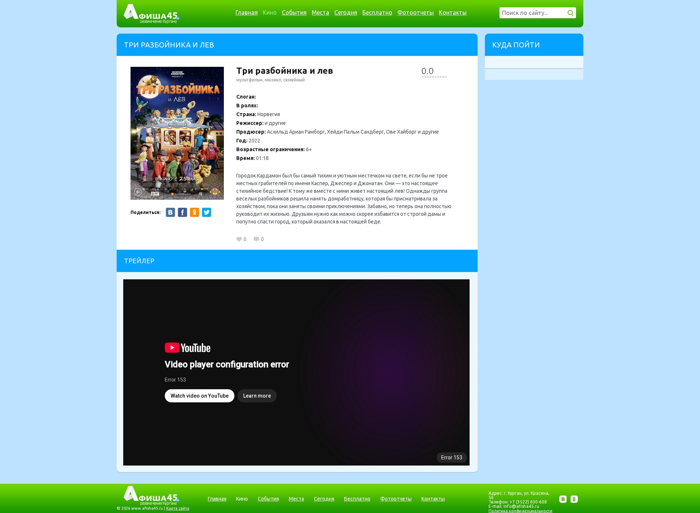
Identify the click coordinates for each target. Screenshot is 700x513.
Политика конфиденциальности (520, 511)
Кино (270, 12)
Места (320, 12)
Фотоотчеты (415, 12)
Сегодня (345, 12)
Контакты (453, 12)
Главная (247, 12)
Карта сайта (177, 508)
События (294, 12)
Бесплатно (377, 12)
